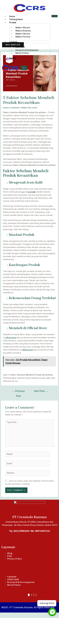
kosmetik (32, 192)
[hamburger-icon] (54, 16)
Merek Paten (14, 585)
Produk (12, 22)
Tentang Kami (16, 19)
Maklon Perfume (23, 36)
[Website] (27, 473)
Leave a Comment (11, 107)
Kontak (12, 58)
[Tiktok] (29, 595)
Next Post (41, 391)
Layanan (13, 42)
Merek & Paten (22, 53)
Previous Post (18, 392)
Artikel (24, 107)
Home (12, 16)
